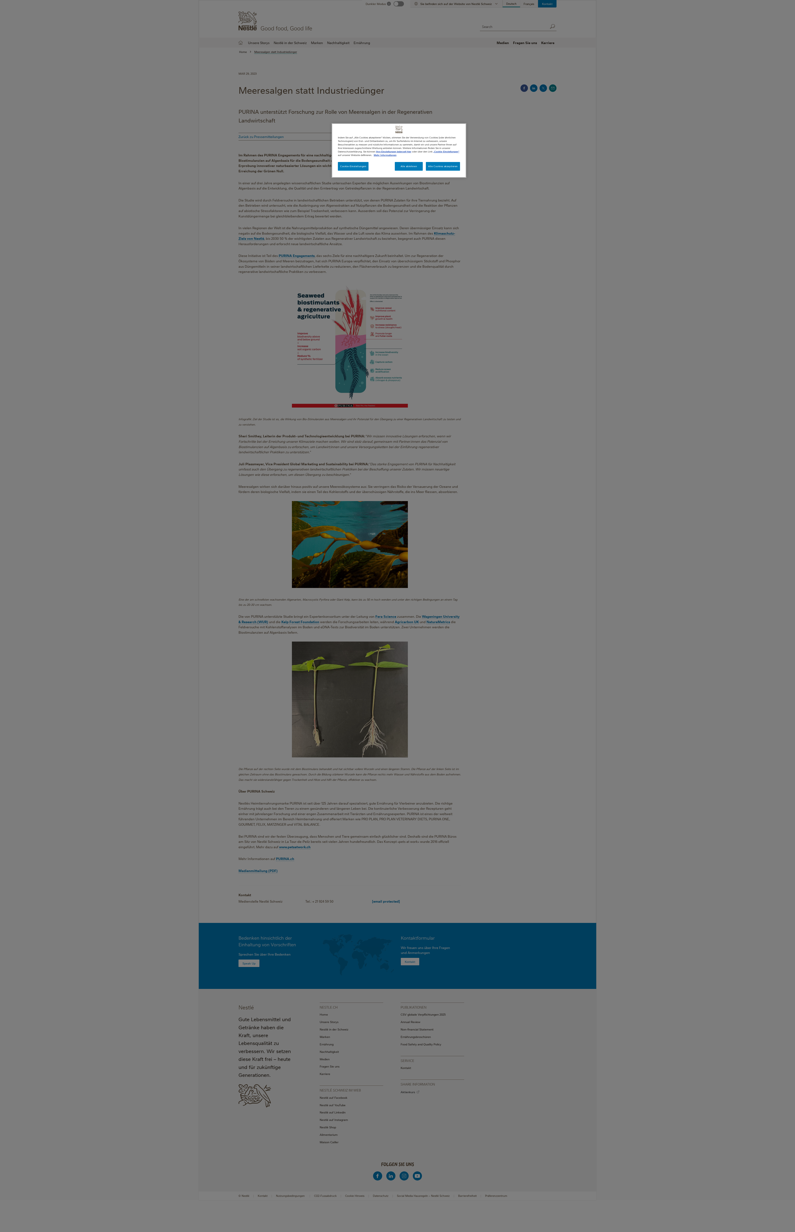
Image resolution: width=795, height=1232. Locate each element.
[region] (399, 150)
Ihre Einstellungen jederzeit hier (393, 151)
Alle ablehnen (409, 166)
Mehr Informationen (385, 155)
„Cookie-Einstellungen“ (446, 151)
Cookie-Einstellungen (353, 166)
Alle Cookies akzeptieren (443, 166)
